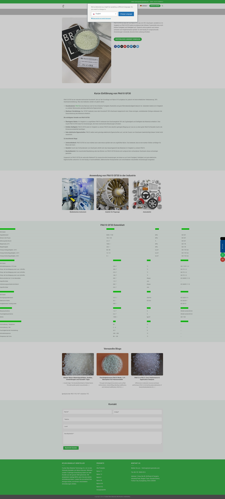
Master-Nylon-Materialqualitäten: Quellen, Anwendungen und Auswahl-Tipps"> (75, 373)
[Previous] (61, 373)
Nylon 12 (99, 474)
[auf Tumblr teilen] (134, 46)
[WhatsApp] (222, 255)
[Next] (163, 373)
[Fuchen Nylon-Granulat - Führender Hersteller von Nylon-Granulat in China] (63, 6)
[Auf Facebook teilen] (115, 46)
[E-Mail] (222, 259)
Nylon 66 (99, 480)
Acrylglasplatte (101, 490)
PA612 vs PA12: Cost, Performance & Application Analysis (147, 378)
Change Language (126, 14)
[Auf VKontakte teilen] (128, 46)
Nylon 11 (99, 471)
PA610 (77, 106)
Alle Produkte (101, 468)
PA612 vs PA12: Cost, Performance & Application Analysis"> (146, 373)
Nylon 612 (100, 486)
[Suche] (162, 5)
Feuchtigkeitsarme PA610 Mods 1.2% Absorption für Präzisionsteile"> (112, 373)
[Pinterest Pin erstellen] (124, 46)
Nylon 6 (99, 477)
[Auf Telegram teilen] (137, 46)
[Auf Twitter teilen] (118, 46)
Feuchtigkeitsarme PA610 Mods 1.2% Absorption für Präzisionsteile (112, 378)
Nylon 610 (100, 483)
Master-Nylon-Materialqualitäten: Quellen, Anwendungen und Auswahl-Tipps (77, 378)
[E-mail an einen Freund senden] (121, 46)
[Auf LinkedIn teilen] (131, 46)
